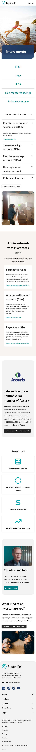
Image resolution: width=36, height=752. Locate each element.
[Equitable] (11, 666)
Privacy (4, 734)
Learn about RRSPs (9, 139)
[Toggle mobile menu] (29, 2)
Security (4, 738)
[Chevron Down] (32, 694)
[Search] (32, 2)
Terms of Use (6, 741)
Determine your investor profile (14, 626)
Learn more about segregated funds (17, 285)
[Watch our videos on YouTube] (18, 688)
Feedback (5, 730)
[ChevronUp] (32, 122)
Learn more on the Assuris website (17, 431)
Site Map (5, 726)
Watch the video (11, 588)
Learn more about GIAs (13, 317)
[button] (11, 186)
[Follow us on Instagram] (8, 688)
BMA (4, 749)
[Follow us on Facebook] (13, 688)
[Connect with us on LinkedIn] (3, 688)
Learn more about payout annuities (17, 343)
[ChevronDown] (32, 145)
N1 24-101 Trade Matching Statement (14, 745)
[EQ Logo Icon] (9, 3)
